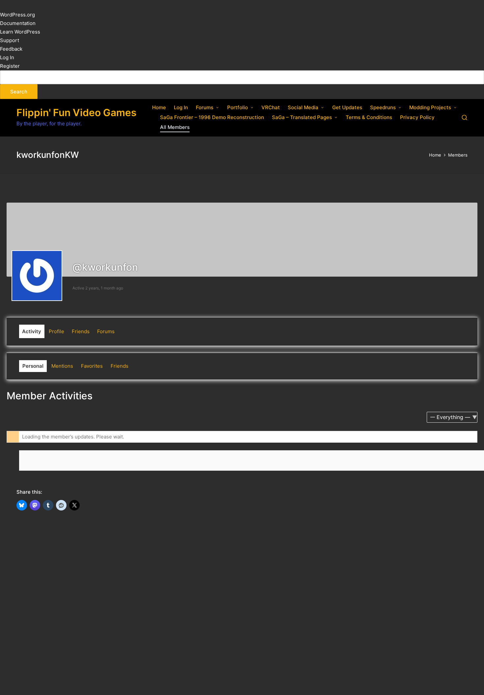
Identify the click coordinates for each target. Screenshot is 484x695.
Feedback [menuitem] (11, 49)
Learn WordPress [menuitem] (20, 32)
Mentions (62, 366)
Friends (81, 331)
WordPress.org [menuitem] (17, 15)
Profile (56, 331)
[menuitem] (242, 84)
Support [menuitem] (9, 40)
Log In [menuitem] (7, 57)
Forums (106, 331)
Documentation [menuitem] (18, 23)
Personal (32, 366)
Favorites (92, 366)
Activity (31, 331)
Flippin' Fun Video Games (76, 112)
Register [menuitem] (10, 66)
